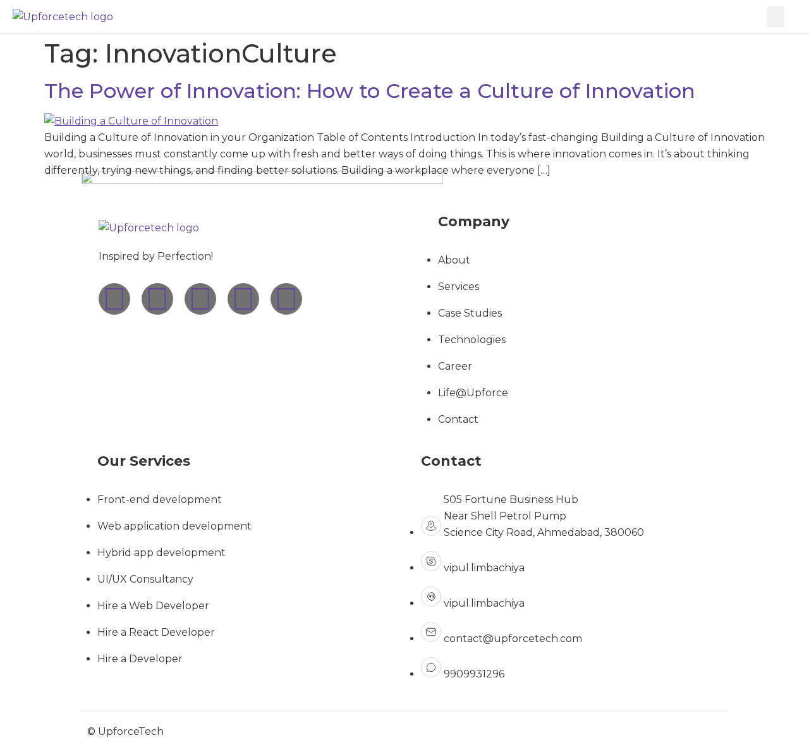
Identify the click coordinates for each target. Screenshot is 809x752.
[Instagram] (114, 299)
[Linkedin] (157, 299)
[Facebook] (200, 299)
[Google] (286, 299)
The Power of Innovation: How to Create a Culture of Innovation (369, 90)
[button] (775, 16)
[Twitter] (243, 299)
